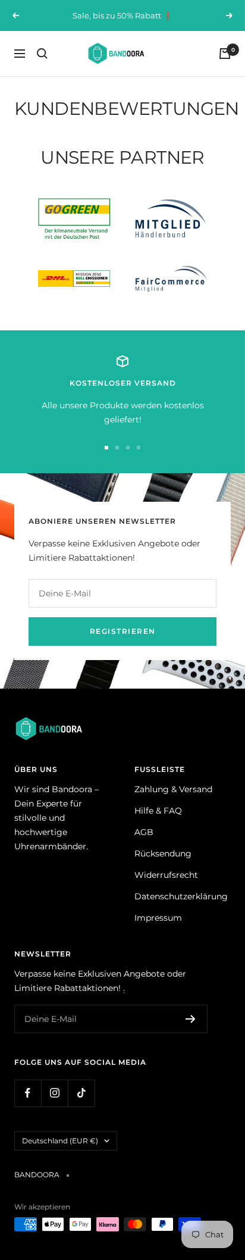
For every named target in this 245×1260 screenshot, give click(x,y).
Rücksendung (162, 853)
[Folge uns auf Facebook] (27, 1093)
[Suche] (42, 53)
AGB (143, 832)
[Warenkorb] (225, 53)
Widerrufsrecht (166, 875)
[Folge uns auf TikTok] (81, 1093)
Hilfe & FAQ (158, 810)
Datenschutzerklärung (181, 896)
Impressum (158, 917)
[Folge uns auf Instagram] (54, 1093)
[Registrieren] (191, 1019)
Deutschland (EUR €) (60, 1140)
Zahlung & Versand (173, 789)
